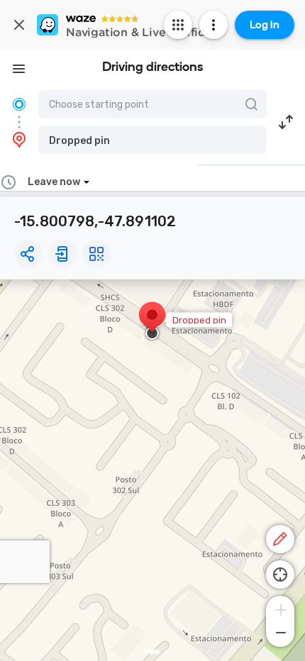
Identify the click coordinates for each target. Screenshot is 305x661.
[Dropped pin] (152, 322)
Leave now (54, 182)
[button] (152, 140)
